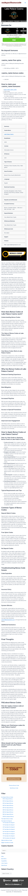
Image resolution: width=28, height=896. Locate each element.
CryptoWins (4, 861)
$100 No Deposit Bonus (8, 816)
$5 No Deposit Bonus (8, 798)
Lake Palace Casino (9, 134)
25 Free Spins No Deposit (9, 829)
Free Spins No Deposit (6, 821)
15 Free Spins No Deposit (8, 824)
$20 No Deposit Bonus (8, 805)
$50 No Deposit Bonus (8, 814)
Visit (14, 40)
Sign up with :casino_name (10, 89)
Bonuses (4, 21)
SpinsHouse (4, 865)
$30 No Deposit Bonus (8, 810)
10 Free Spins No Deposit (8, 822)
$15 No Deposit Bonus (8, 803)
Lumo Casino (4, 863)
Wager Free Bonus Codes (7, 842)
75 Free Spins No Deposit (8, 836)
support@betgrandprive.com (8, 619)
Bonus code (23, 21)
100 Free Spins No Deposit (9, 838)
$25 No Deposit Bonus (8, 807)
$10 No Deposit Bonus (8, 801)
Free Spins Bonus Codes (7, 818)
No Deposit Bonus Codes (14, 778)
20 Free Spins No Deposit (9, 827)
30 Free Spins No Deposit (9, 831)
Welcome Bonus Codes (6, 840)
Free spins (16, 21)
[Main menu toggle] (25, 2)
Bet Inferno (3, 858)
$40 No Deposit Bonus (8, 812)
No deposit (10, 21)
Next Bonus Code (14, 788)
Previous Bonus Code (14, 785)
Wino (2, 856)
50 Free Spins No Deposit (9, 833)
